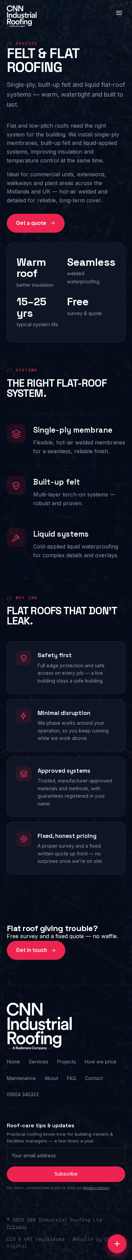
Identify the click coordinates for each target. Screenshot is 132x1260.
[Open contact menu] (117, 1243)
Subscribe (66, 1174)
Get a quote (31, 223)
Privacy (17, 1227)
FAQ (71, 1078)
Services (38, 1061)
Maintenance (21, 1078)
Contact (94, 1078)
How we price (100, 1061)
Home (13, 1061)
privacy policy (96, 1187)
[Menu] (120, 14)
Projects (66, 1061)
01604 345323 (23, 1094)
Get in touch (31, 950)
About (51, 1078)
